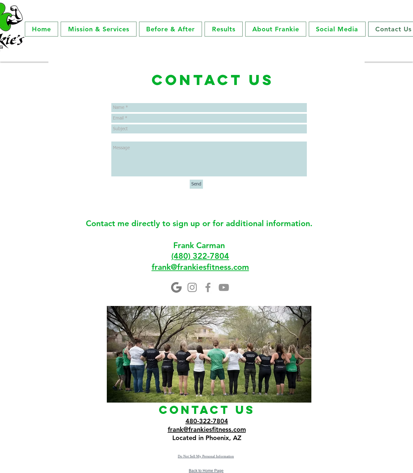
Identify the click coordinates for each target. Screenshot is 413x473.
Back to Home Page (206, 470)
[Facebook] (208, 287)
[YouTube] (223, 287)
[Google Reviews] (176, 287)
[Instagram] (192, 287)
